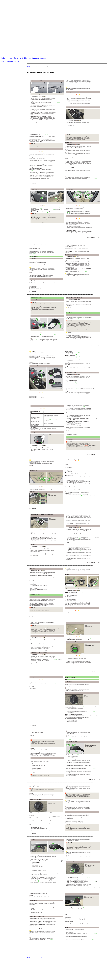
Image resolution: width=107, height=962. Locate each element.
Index (3, 58)
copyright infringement (13, 61)
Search (2, 61)
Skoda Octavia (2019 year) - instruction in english (30, 58)
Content (29, 66)
